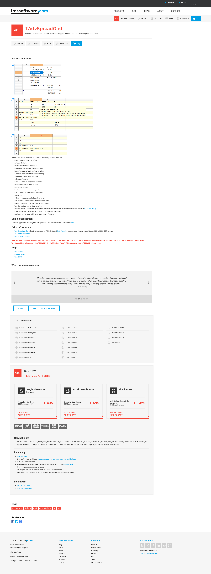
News (147, 11)
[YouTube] (164, 545)
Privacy (61, 562)
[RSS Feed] (142, 545)
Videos (93, 559)
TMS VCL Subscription (25, 488)
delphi (28, 508)
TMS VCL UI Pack (37, 376)
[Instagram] (169, 545)
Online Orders (96, 548)
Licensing (94, 550)
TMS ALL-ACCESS (23, 485)
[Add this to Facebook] (13, 521)
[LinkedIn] (158, 545)
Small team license (62, 459)
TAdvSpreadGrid (124, 18)
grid (35, 508)
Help (171, 18)
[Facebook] (153, 545)
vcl (59, 508)
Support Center (20, 254)
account (193, 5)
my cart (183, 2)
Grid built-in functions (22, 234)
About (160, 11)
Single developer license (46, 459)
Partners (61, 553)
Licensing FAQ (22, 456)
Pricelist (94, 545)
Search (195, 11)
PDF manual (19, 251)
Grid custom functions (22, 236)
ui (55, 508)
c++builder (17, 508)
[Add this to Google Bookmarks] (21, 521)
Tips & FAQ (18, 257)
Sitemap (62, 559)
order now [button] (23, 412)
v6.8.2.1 (144, 18)
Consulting (62, 556)
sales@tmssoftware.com (19, 556)
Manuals (94, 553)
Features (158, 18)
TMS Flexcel (61, 231)
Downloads (184, 18)
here (72, 223)
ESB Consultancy (90, 209)
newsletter (170, 2)
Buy (197, 18)
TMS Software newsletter (149, 553)
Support (175, 11)
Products (119, 11)
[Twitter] (147, 545)
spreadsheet (45, 508)
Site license (73, 459)
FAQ (92, 556)
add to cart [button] (24, 415)
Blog (134, 11)
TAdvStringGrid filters (22, 231)
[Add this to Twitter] (17, 521)
